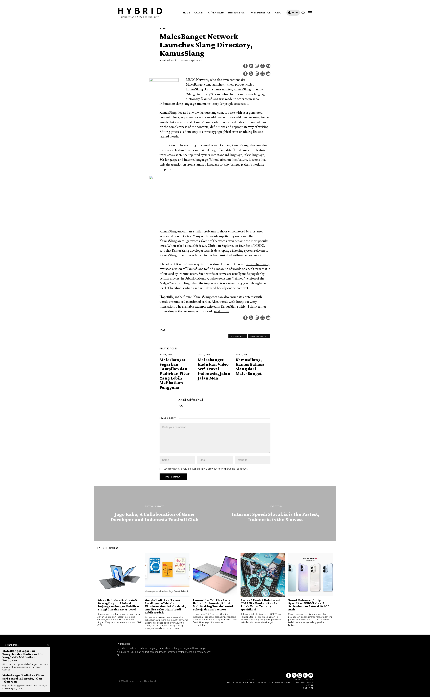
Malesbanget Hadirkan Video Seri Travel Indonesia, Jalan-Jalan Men (215, 368)
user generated (258, 336)
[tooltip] (245, 66)
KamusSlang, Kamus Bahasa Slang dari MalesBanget (250, 366)
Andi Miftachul (169, 60)
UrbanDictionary (257, 264)
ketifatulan (221, 311)
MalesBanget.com (198, 85)
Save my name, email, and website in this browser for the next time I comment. (205, 468)
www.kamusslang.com (207, 113)
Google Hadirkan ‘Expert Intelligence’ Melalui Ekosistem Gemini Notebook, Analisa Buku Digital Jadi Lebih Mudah (165, 606)
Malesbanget (238, 336)
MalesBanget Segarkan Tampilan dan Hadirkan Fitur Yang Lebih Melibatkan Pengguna (175, 373)
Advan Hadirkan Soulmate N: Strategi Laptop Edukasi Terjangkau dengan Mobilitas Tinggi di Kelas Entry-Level (118, 605)
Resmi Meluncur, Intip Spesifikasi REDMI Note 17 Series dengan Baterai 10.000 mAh (308, 605)
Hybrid (164, 28)
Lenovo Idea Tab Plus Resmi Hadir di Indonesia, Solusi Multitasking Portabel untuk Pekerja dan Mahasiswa (213, 605)
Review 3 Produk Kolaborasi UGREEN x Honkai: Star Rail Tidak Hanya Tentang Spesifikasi (260, 605)
